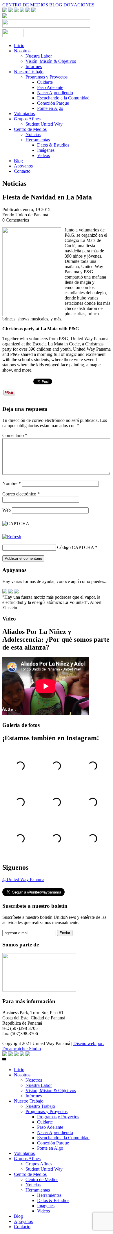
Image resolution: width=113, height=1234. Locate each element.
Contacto (22, 171)
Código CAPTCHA (75, 547)
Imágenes (45, 150)
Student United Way (44, 124)
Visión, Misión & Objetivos (50, 61)
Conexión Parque (53, 103)
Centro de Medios (30, 129)
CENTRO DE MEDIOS (25, 4)
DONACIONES (78, 4)
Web (6, 510)
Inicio (19, 45)
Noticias (33, 134)
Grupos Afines (27, 118)
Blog (18, 160)
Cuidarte (45, 82)
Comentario (14, 435)
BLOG (55, 4)
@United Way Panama (23, 879)
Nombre (11, 483)
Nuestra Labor (38, 56)
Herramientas (37, 139)
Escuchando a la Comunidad (63, 97)
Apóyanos (23, 165)
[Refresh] (11, 536)
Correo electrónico (21, 493)
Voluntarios (24, 113)
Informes (33, 66)
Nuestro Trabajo (28, 71)
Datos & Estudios (53, 144)
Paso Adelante (50, 87)
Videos (43, 155)
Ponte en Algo (50, 108)
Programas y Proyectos (46, 76)
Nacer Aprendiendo (55, 92)
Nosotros (22, 50)
